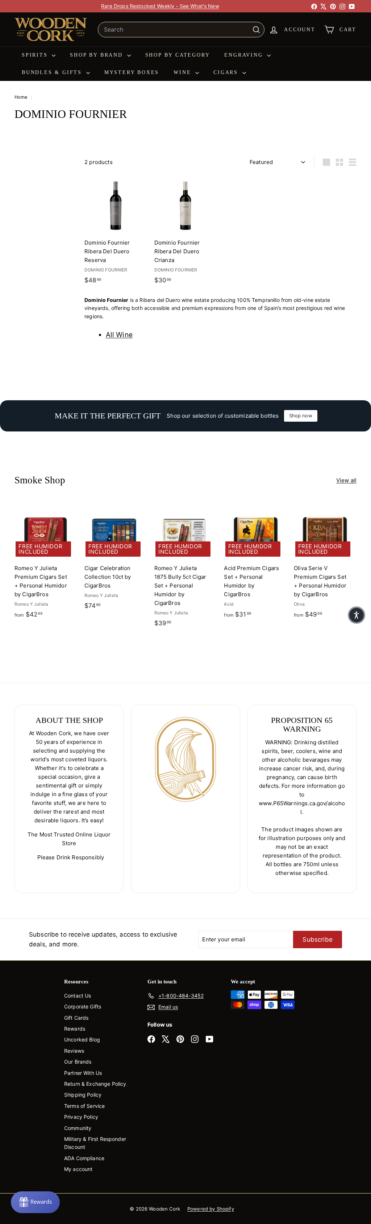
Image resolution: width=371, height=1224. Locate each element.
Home (21, 97)
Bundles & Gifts (53, 72)
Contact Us (77, 995)
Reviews (74, 1051)
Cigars (227, 72)
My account (78, 1169)
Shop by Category (177, 55)
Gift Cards (76, 1018)
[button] (356, 615)
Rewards (74, 1029)
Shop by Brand (97, 55)
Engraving (244, 55)
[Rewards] (35, 1202)
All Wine (119, 335)
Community (77, 1128)
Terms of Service (84, 1106)
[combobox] (181, 30)
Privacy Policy (81, 1117)
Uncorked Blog (82, 1039)
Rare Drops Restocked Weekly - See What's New (160, 6)
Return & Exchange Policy (95, 1084)
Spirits (36, 55)
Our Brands (78, 1062)
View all (346, 480)
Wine (183, 72)
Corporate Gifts (82, 1006)
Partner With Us (83, 1073)
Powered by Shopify (210, 1209)
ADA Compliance (84, 1158)
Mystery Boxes (131, 72)
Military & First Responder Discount (95, 1143)
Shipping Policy (82, 1095)
